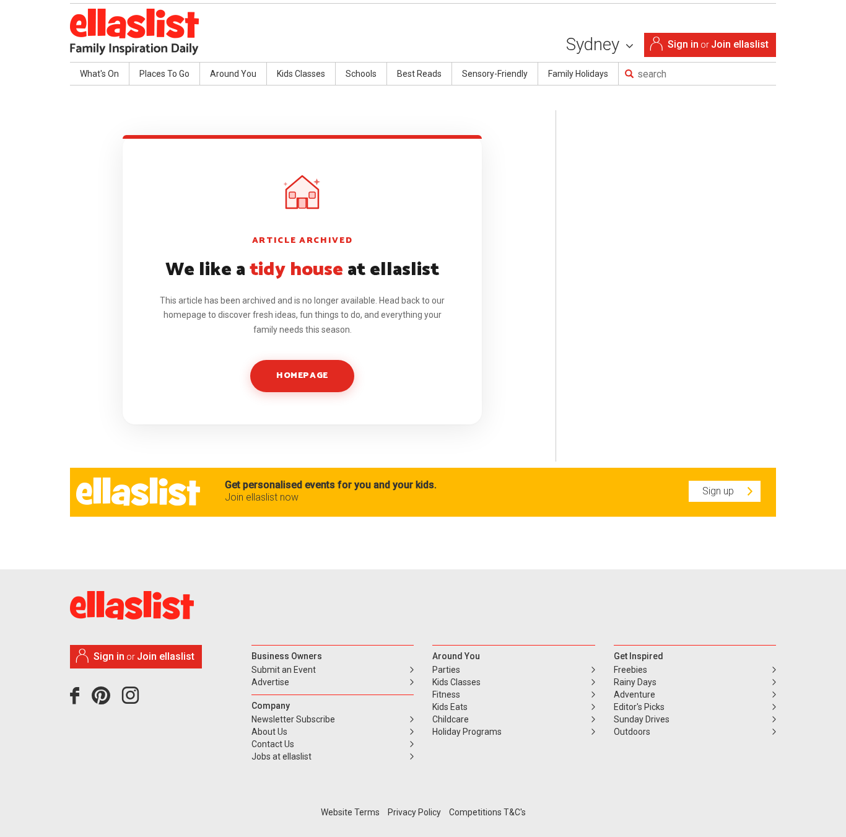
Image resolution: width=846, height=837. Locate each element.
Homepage (302, 376)
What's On (99, 74)
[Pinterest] (106, 700)
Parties (446, 670)
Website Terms (350, 812)
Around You (233, 74)
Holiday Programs (467, 732)
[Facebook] (78, 700)
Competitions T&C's (487, 812)
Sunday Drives (641, 719)
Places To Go (164, 74)
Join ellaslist (740, 44)
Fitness (446, 694)
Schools (361, 74)
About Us (269, 732)
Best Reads (419, 74)
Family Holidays (578, 74)
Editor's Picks (639, 707)
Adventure (634, 694)
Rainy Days (635, 682)
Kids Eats (450, 707)
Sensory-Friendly (495, 74)
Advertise (270, 682)
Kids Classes (301, 74)
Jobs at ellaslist (281, 756)
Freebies (630, 670)
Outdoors (632, 732)
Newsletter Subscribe (293, 719)
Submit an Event (283, 670)
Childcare (450, 719)
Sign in (683, 44)
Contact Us (272, 744)
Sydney (595, 44)
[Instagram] (133, 700)
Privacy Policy (414, 812)
